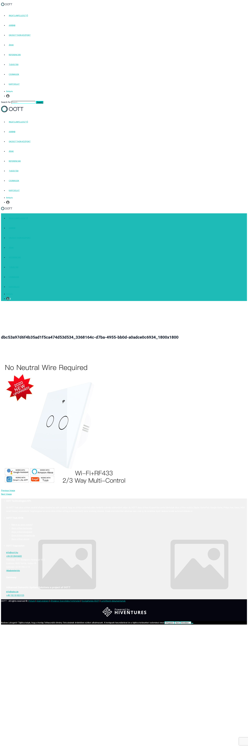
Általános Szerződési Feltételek (65, 601)
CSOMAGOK (14, 74)
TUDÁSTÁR (13, 64)
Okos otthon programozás (23, 535)
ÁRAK (11, 45)
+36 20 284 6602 (14, 556)
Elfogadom (170, 623)
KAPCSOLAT (14, 84)
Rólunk (32, 601)
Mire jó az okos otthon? (22, 524)
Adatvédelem (43, 601)
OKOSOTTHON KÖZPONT (20, 35)
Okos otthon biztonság (21, 528)
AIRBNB (12, 25)
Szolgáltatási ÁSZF (90, 601)
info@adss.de (12, 592)
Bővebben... (185, 623)
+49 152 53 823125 (15, 595)
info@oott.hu (12, 552)
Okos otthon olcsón (20, 539)
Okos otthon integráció (21, 532)
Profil (8, 96)
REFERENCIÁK (15, 55)
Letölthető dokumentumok (113, 601)
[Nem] (192, 623)
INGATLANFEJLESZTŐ (18, 15)
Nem (177, 623)
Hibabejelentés (13, 570)
